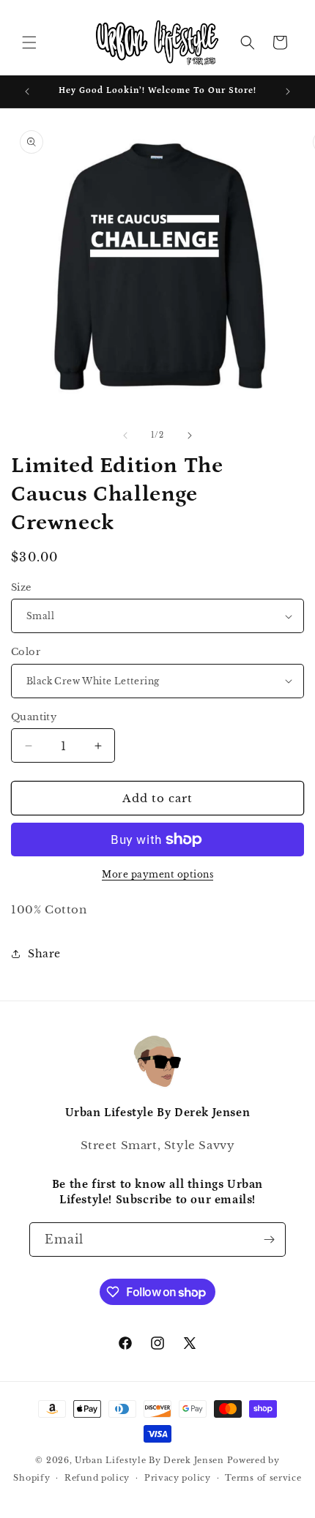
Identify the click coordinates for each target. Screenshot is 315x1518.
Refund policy (97, 1478)
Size (21, 587)
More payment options (157, 874)
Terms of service (263, 1478)
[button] (29, 42)
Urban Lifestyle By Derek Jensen (149, 1460)
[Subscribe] (269, 1239)
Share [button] (44, 953)
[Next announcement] (288, 91)
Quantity (33, 717)
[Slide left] (125, 435)
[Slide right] (190, 435)
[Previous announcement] (27, 91)
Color (25, 652)
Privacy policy (177, 1478)
